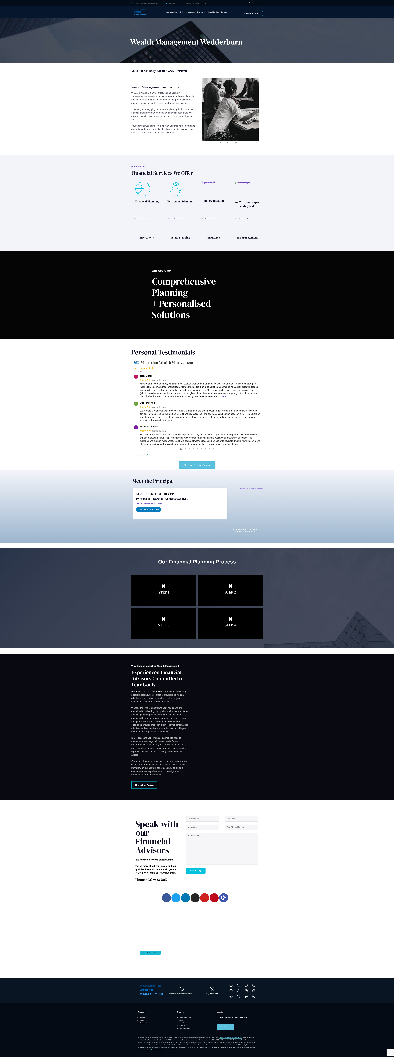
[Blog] (223, 897)
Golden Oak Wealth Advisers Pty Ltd (230, 1037)
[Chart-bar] (238, 996)
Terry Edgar (146, 376)
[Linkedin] (185, 897)
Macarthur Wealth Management (146, 691)
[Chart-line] (253, 990)
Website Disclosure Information (155, 1050)
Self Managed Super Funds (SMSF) (247, 204)
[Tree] (253, 996)
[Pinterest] (214, 897)
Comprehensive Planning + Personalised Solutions (184, 298)
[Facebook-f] (231, 985)
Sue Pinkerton (147, 403)
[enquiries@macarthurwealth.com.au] (182, 989)
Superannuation (214, 201)
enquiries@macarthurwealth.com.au (196, 3)
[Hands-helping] (246, 996)
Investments (147, 237)
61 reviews (138, 371)
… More (222, 396)
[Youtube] (204, 897)
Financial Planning (147, 201)
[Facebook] (166, 897)
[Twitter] (175, 897)
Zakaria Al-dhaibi (149, 426)
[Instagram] (195, 897)
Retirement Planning (180, 201)
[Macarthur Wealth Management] (141, 12)
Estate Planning (180, 237)
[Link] (231, 996)
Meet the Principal (153, 480)
